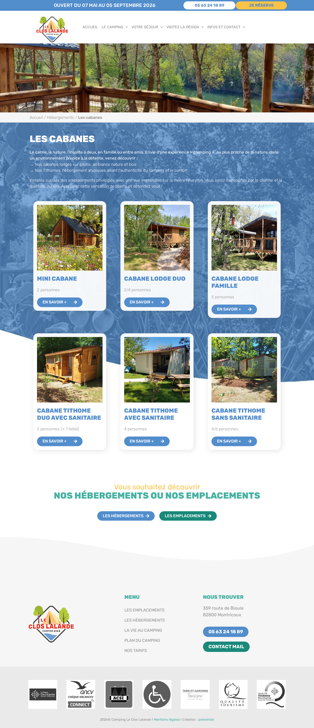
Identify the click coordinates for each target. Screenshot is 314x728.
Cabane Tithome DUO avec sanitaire (69, 414)
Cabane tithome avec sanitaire (151, 414)
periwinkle (206, 720)
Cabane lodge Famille (235, 282)
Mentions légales (167, 720)
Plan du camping (142, 640)
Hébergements (60, 117)
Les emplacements (144, 610)
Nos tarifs (135, 650)
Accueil (90, 27)
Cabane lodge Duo (155, 278)
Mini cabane (57, 278)
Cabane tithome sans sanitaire (238, 414)
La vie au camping (143, 630)
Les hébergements (144, 620)
